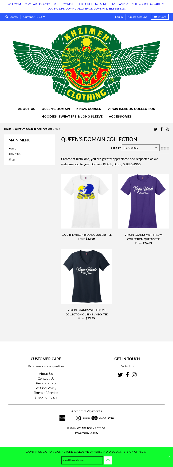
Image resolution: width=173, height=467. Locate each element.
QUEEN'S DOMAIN (56, 109)
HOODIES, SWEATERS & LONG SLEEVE (72, 116)
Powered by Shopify (86, 433)
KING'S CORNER (88, 109)
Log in (119, 16)
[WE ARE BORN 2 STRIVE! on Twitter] (155, 130)
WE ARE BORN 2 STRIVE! (92, 428)
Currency (29, 16)
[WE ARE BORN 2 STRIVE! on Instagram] (167, 130)
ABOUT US (26, 109)
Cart (162, 16)
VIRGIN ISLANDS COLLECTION (131, 109)
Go (108, 460)
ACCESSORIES (120, 116)
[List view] (167, 148)
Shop (11, 159)
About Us (14, 154)
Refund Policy (46, 388)
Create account (137, 16)
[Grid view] (163, 148)
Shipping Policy (46, 397)
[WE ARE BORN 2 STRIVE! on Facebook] (161, 130)
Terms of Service (46, 393)
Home (7, 129)
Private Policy (46, 383)
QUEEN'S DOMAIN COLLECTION (33, 129)
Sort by (116, 148)
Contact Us (46, 379)
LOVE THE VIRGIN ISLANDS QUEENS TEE (86, 235)
